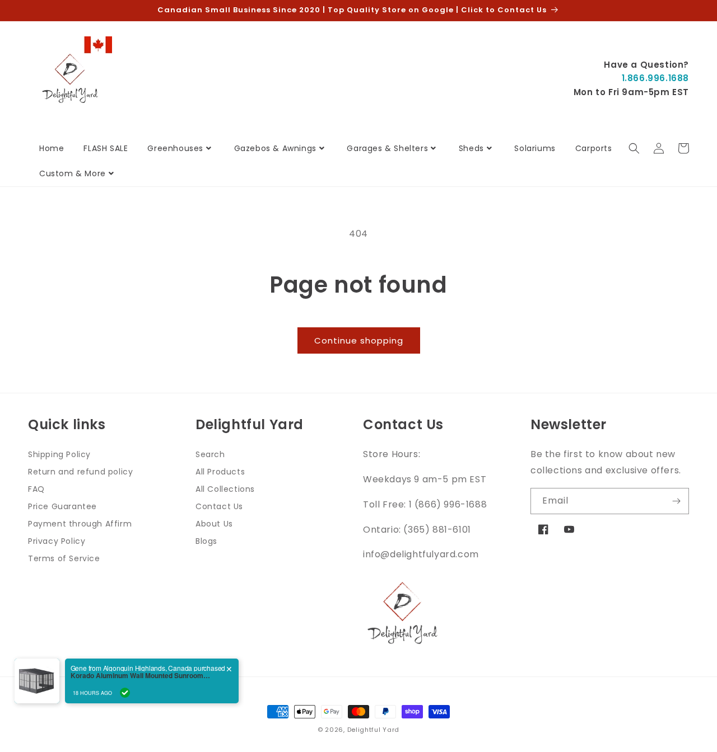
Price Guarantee (62, 506)
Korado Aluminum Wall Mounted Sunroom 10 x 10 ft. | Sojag (141, 675)
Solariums (534, 148)
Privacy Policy (56, 541)
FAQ (36, 489)
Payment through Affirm (80, 523)
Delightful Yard (373, 729)
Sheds (471, 148)
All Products (220, 471)
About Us (214, 523)
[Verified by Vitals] (125, 693)
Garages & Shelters (387, 148)
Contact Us (219, 506)
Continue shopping (358, 340)
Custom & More (72, 173)
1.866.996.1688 (655, 78)
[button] (634, 148)
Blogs (206, 541)
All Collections (225, 489)
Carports (593, 148)
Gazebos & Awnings (275, 148)
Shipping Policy (59, 454)
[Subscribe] (676, 501)
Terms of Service (64, 558)
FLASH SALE (105, 148)
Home (51, 148)
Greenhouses (175, 148)
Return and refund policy (80, 471)
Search (210, 454)
